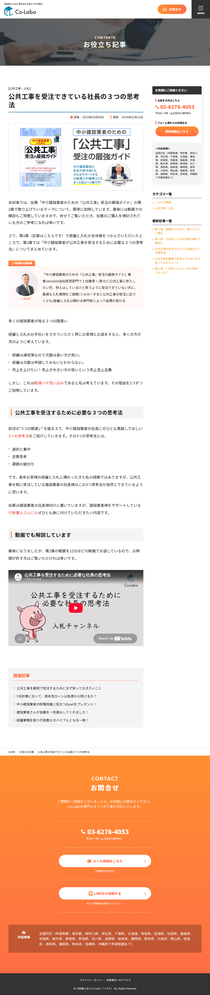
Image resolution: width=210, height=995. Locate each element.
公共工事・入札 (164, 208)
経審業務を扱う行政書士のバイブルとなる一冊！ (53, 720)
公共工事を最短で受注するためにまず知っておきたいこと (59, 688)
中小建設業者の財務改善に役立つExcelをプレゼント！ (57, 704)
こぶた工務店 (163, 202)
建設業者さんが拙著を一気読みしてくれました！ (53, 712)
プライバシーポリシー (91, 980)
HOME (11, 752)
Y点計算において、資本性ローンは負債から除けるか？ (57, 696)
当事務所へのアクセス (118, 980)
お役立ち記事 (26, 752)
